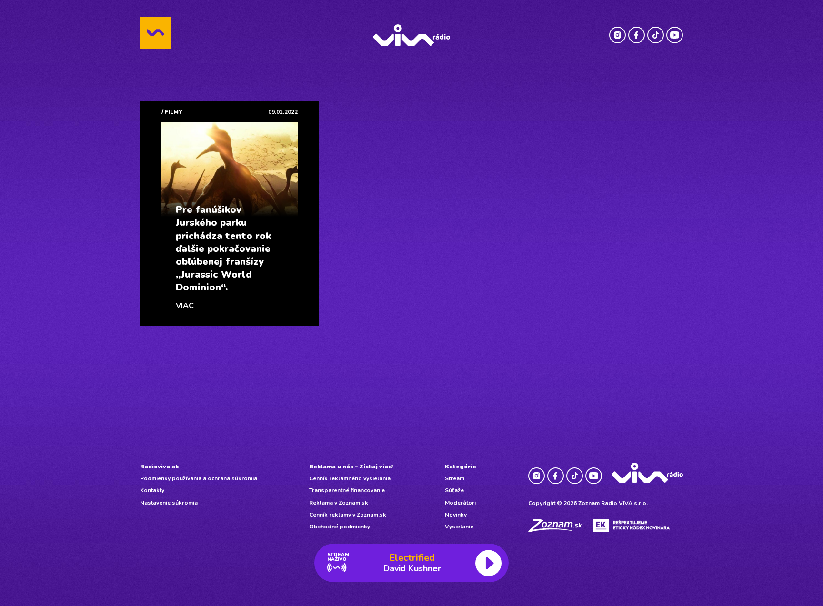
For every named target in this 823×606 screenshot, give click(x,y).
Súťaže (454, 490)
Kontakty (152, 490)
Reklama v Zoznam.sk (338, 503)
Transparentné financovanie (347, 490)
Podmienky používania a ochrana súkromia (198, 478)
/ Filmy (171, 112)
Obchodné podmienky (339, 526)
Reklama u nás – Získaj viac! (351, 466)
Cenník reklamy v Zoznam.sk (347, 514)
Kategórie (460, 466)
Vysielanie (459, 526)
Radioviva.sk (159, 466)
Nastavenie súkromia (169, 503)
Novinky (456, 514)
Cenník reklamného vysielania (350, 478)
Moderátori (460, 503)
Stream (454, 478)
